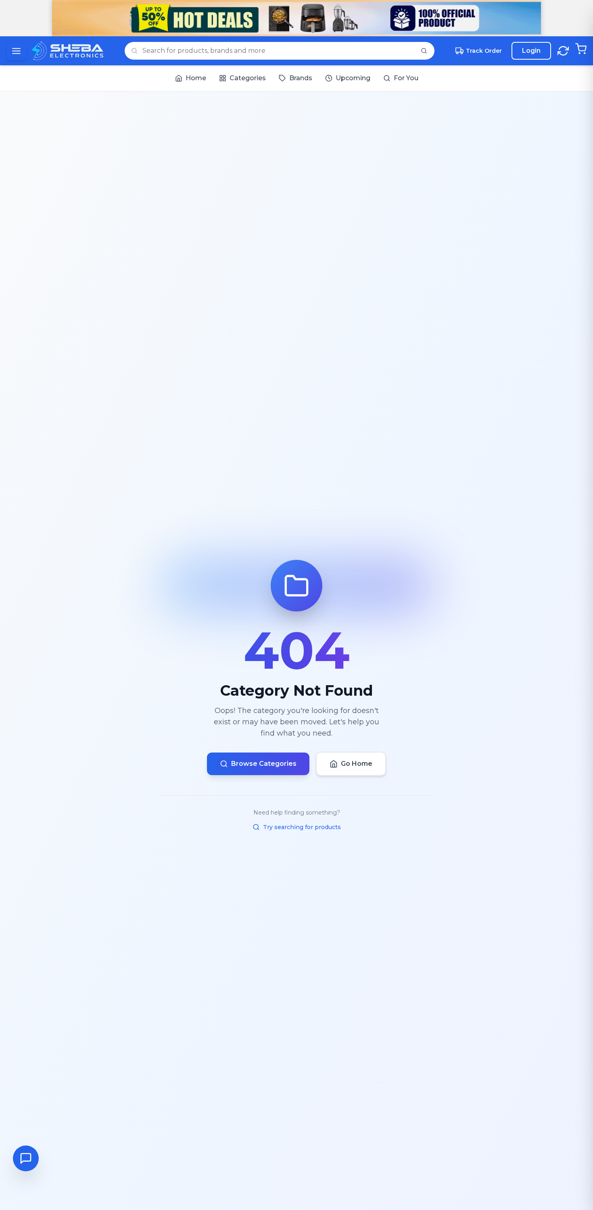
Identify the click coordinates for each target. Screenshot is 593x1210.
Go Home (356, 763)
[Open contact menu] (26, 1158)
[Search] (424, 50)
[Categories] (16, 51)
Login (531, 50)
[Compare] (563, 50)
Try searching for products (302, 827)
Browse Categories (263, 763)
